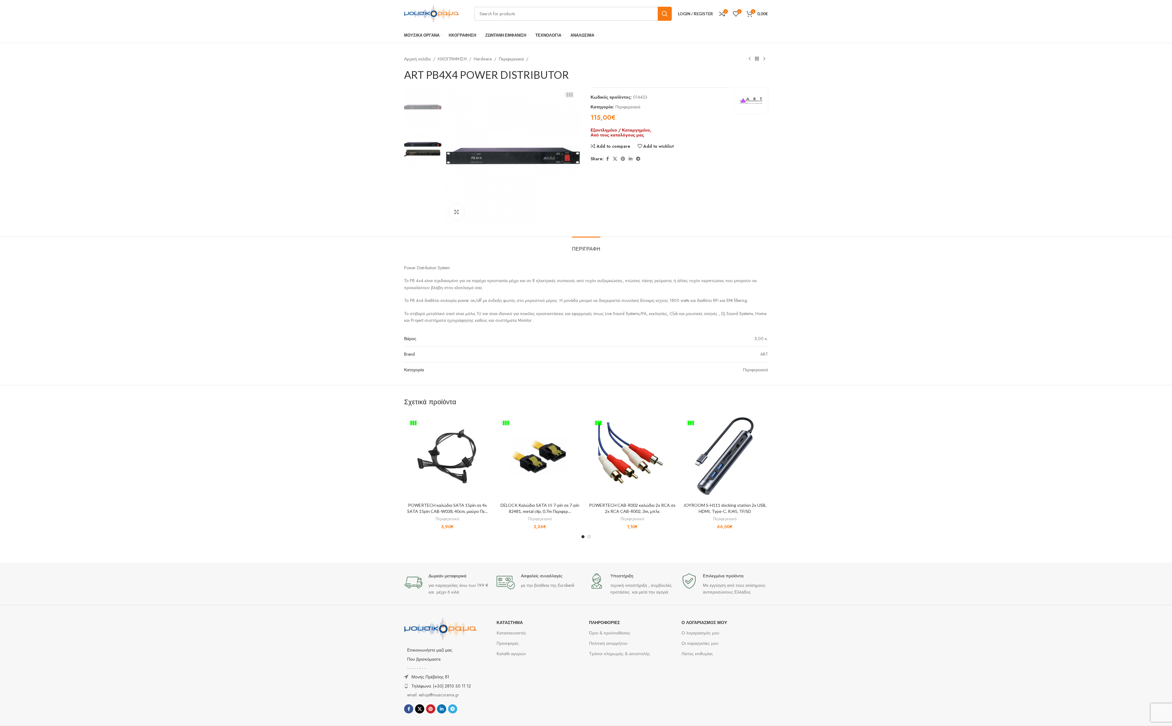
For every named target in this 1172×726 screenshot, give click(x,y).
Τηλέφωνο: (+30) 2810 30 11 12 (441, 686)
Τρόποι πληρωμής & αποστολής (619, 654)
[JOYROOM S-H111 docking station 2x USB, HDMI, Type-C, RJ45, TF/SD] (725, 456)
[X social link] (615, 159)
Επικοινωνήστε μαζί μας (429, 650)
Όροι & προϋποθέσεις (609, 633)
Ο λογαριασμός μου (700, 633)
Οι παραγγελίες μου (700, 643)
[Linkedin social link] (630, 159)
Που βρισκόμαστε (424, 659)
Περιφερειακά (511, 59)
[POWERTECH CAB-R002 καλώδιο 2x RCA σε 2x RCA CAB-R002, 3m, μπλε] (632, 456)
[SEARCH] (665, 14)
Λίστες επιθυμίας (697, 654)
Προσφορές (508, 643)
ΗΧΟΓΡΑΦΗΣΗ (452, 59)
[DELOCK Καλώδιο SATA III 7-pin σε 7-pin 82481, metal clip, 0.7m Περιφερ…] (540, 456)
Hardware (483, 59)
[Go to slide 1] (582, 536)
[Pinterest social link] (623, 159)
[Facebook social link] (607, 159)
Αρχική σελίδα (417, 59)
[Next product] (764, 59)
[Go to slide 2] (589, 536)
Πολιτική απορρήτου (608, 643)
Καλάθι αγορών (511, 654)
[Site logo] (431, 13)
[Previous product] (749, 59)
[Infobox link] (447, 584)
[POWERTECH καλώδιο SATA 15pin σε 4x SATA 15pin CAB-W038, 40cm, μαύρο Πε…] (447, 456)
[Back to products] (757, 59)
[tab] (586, 246)
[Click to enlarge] (456, 212)
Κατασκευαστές (511, 633)
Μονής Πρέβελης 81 (430, 677)
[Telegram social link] (638, 159)
